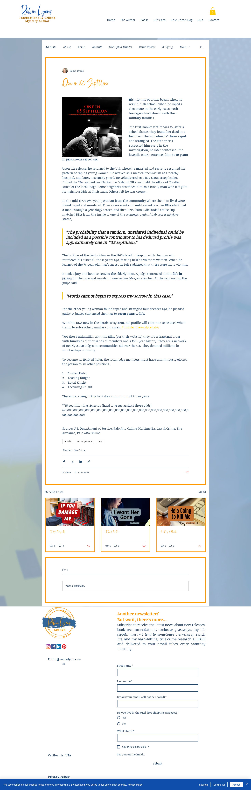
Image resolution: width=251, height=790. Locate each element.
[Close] (247, 784)
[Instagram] (48, 646)
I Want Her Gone (112, 531)
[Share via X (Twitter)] (72, 461)
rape (100, 441)
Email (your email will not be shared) (141, 697)
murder (68, 441)
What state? (125, 731)
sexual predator (84, 441)
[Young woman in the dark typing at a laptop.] (125, 512)
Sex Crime (79, 450)
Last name (124, 681)
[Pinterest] (64, 646)
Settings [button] (203, 784)
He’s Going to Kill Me (169, 531)
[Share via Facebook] (64, 461)
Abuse (67, 47)
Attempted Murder (120, 47)
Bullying (167, 47)
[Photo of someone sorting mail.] (70, 512)
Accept (236, 784)
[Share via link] (89, 461)
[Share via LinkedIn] (80, 461)
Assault (97, 47)
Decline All (219, 784)
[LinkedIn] (59, 646)
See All (202, 491)
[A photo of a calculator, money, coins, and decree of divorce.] (181, 512)
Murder (67, 450)
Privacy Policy (135, 784)
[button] (201, 47)
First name (125, 665)
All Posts (50, 47)
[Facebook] (53, 646)
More (182, 47)
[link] (213, 11)
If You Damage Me (57, 531)
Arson (81, 47)
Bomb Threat (147, 47)
